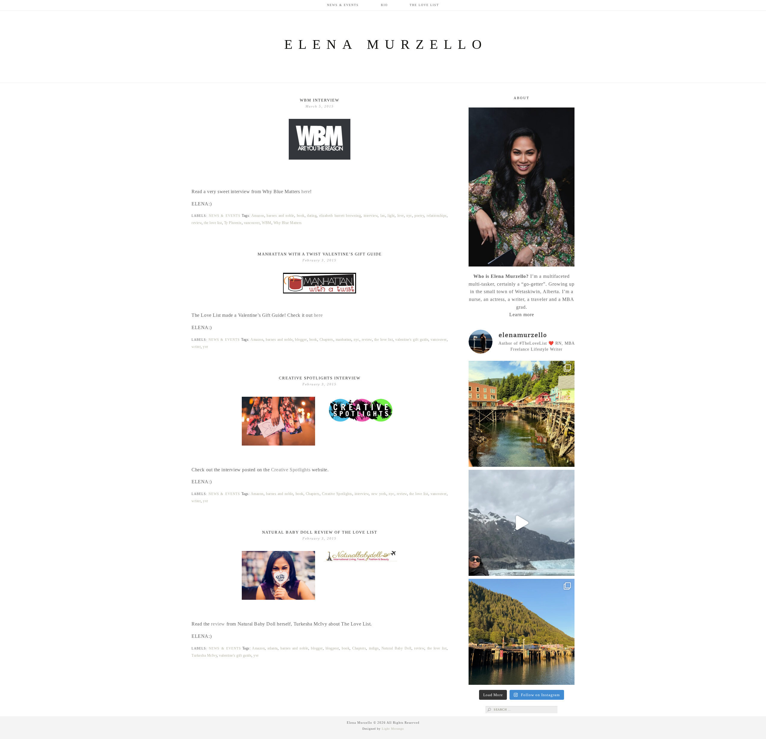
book (301, 215)
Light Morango (393, 728)
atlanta (273, 648)
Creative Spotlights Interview (320, 378)
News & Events (343, 5)
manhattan (344, 339)
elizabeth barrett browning (340, 215)
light (391, 215)
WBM (266, 223)
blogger (301, 339)
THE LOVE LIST (424, 5)
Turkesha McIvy (204, 655)
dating (312, 215)
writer (196, 347)
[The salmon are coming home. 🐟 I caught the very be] (521, 414)
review (197, 223)
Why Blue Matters (287, 223)
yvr (205, 347)
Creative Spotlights (290, 469)
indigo (374, 648)
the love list (213, 223)
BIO (384, 5)
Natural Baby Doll (396, 648)
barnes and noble (280, 215)
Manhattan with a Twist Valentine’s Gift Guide (320, 254)
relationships (437, 215)
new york (378, 494)
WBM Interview (319, 100)
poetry (419, 215)
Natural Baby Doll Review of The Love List (319, 532)
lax (382, 215)
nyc (409, 215)
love (400, 215)
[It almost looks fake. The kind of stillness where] (521, 523)
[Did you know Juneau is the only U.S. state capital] (521, 632)
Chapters (326, 339)
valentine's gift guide (411, 339)
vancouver (252, 223)
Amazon (257, 215)
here (305, 191)
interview (371, 215)
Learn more (521, 314)
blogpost (332, 648)
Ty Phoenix (233, 223)
